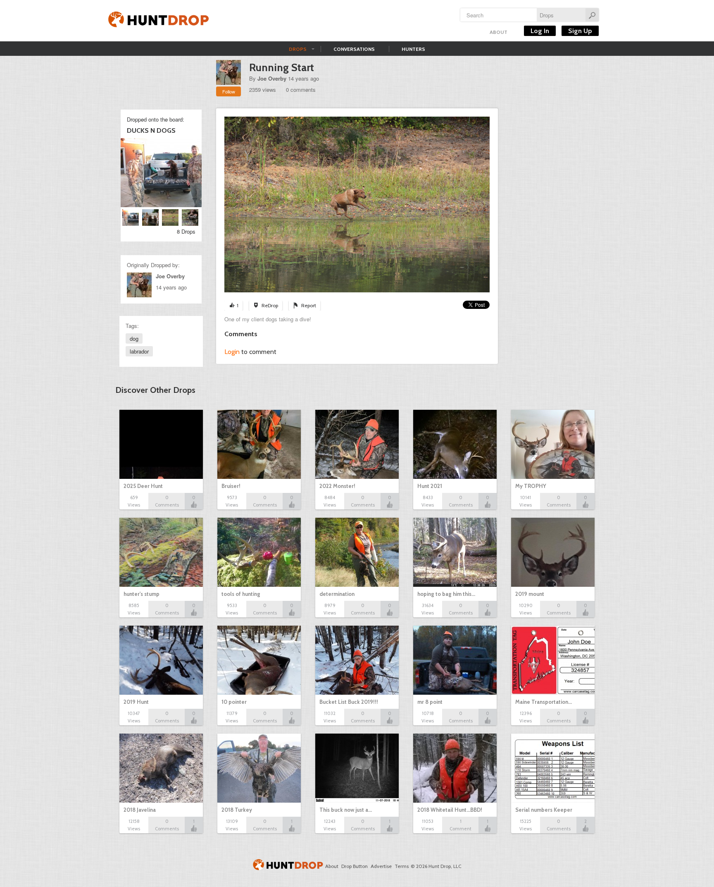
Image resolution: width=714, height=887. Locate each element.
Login (232, 352)
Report (308, 305)
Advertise (381, 866)
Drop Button (354, 866)
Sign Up (580, 31)
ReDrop (270, 305)
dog (134, 338)
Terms (402, 866)
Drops (298, 49)
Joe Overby (271, 78)
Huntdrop (159, 20)
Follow (228, 91)
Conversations (354, 49)
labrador (139, 351)
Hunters (413, 49)
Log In (540, 31)
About (498, 32)
